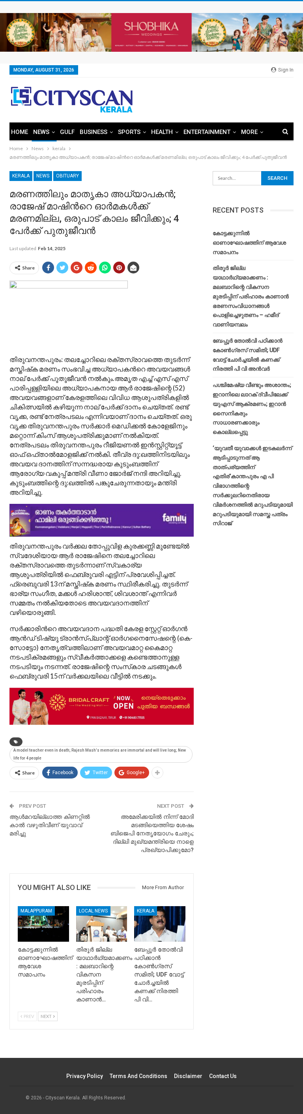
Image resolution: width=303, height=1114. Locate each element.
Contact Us (223, 1076)
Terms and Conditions (138, 1076)
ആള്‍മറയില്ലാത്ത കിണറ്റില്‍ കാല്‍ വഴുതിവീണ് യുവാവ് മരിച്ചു (49, 825)
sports (129, 132)
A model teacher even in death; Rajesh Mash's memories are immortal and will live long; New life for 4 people (99, 754)
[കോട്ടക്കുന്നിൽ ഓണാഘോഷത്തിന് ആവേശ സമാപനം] (43, 924)
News (41, 132)
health (162, 132)
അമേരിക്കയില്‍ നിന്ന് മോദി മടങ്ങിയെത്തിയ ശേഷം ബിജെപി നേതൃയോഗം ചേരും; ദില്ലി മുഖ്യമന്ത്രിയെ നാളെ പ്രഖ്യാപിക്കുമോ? (152, 833)
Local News (93, 911)
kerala (21, 176)
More (249, 132)
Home (19, 132)
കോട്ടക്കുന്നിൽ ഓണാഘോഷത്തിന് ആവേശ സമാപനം (249, 242)
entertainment (206, 132)
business (93, 132)
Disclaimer (188, 1076)
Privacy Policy (84, 1076)
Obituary (67, 176)
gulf (67, 132)
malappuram (36, 911)
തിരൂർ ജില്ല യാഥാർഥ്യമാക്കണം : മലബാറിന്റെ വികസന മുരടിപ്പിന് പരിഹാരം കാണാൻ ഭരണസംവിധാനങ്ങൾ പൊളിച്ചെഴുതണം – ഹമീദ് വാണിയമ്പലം (251, 296)
